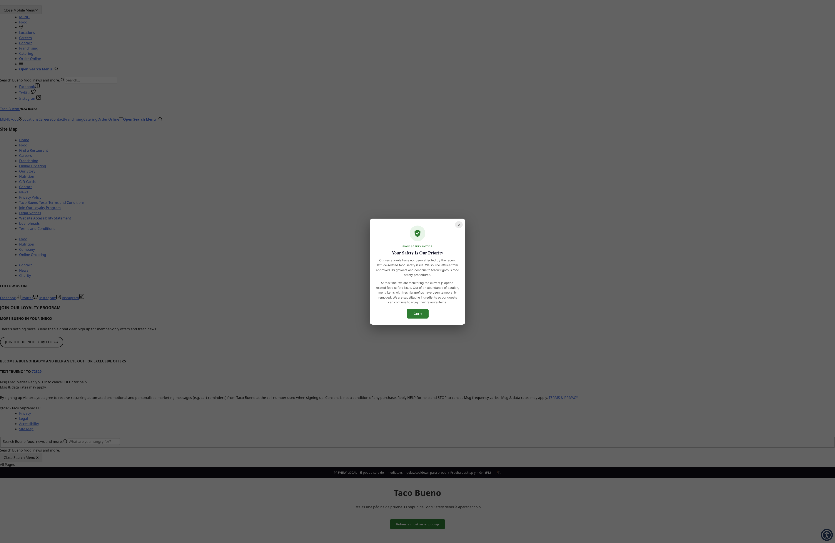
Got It (418, 313)
